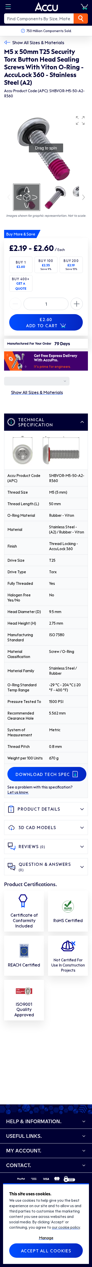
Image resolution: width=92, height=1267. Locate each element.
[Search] (81, 18)
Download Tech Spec (43, 774)
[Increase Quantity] (15, 304)
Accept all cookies (46, 1250)
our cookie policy (66, 1227)
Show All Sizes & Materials (38, 42)
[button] (80, 120)
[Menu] (8, 7)
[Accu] (46, 6)
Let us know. (18, 792)
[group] (46, 148)
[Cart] (84, 6)
